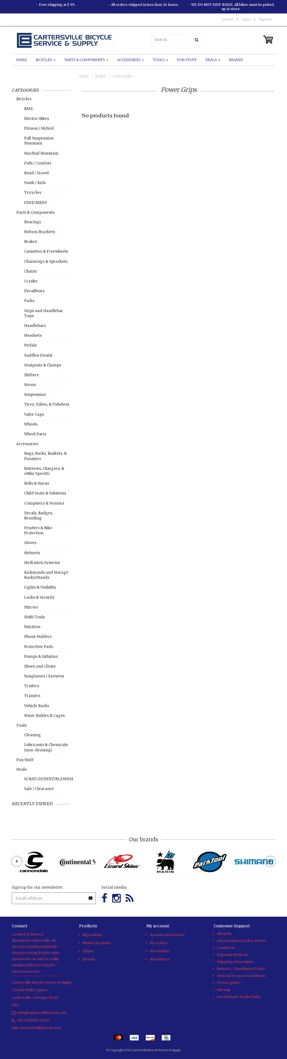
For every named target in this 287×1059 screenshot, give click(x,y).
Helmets (32, 553)
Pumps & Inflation (41, 656)
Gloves (30, 542)
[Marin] (165, 862)
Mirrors (31, 607)
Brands (236, 60)
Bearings (32, 222)
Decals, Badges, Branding (38, 516)
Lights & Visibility (40, 587)
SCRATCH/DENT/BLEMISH (47, 779)
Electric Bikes (36, 118)
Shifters (31, 375)
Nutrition (32, 626)
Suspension (35, 394)
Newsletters (160, 959)
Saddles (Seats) (38, 355)
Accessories (129, 60)
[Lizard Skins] (121, 862)
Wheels (31, 424)
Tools (159, 60)
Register (265, 19)
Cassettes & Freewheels (46, 251)
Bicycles (44, 60)
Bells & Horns (36, 483)
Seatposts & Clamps (42, 365)
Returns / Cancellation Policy (241, 969)
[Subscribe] (91, 896)
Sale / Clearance (39, 788)
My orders (159, 943)
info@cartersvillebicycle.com (42, 1013)
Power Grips (122, 76)
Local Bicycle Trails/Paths (239, 997)
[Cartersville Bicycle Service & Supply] (76, 40)
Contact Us (226, 948)
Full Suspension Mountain (39, 141)
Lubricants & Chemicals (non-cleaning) (46, 747)
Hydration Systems (42, 562)
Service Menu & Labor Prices (241, 941)
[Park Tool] (209, 862)
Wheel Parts (35, 434)
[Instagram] (116, 898)
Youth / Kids (35, 182)
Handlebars (35, 325)
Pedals (30, 345)
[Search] (196, 39)
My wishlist (159, 951)
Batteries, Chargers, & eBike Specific (44, 471)
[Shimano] (253, 862)
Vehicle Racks (36, 705)
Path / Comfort (37, 163)
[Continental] (77, 862)
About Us (224, 934)
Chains (30, 271)
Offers (87, 951)
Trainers (32, 695)
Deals (211, 60)
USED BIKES (35, 202)
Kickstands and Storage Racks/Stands (46, 575)
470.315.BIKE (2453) (33, 1020)
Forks (29, 300)
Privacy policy (228, 983)
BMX (28, 108)
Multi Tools (34, 617)
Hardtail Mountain (41, 153)
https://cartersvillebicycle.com (36, 1028)
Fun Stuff (187, 60)
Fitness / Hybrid (39, 128)
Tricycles (32, 192)
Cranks (30, 281)
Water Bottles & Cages (44, 715)
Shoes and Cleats (39, 666)
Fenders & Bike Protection (38, 530)
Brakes (30, 241)
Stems (30, 384)
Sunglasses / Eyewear (44, 676)
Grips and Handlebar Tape (43, 313)
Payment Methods (232, 955)
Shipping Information (235, 962)
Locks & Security (39, 597)
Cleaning (32, 735)
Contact (227, 19)
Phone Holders (38, 636)
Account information (167, 935)
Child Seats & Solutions (45, 493)
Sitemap (223, 990)
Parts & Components (85, 60)
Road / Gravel (36, 173)
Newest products (96, 943)
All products (92, 935)
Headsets (33, 335)
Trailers (31, 686)
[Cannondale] (33, 862)
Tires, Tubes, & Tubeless (46, 404)
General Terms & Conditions (241, 976)
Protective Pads (38, 646)
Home (21, 60)
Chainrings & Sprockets (46, 261)
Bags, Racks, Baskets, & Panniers (45, 456)
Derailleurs (34, 291)
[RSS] (129, 898)
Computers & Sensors (44, 503)
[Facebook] (104, 898)
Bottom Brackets (39, 231)
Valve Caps (34, 414)
